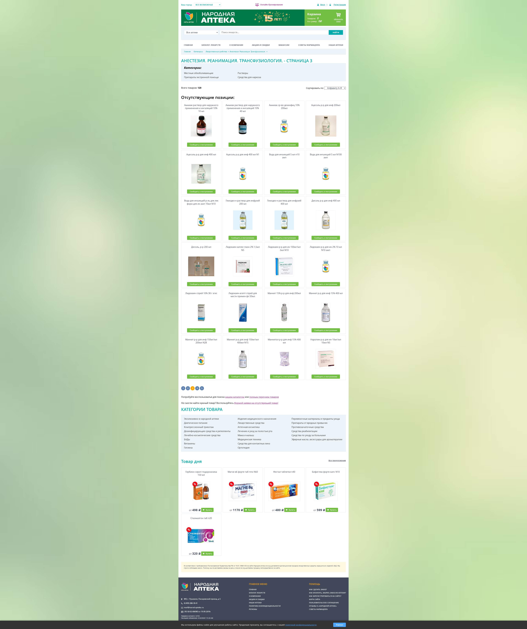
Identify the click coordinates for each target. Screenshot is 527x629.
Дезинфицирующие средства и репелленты (207, 431)
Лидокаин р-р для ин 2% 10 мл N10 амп (326, 248)
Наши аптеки (336, 45)
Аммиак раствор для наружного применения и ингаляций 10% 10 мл (201, 108)
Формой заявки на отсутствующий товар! (256, 402)
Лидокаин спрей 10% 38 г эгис (201, 293)
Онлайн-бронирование (271, 4)
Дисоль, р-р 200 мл (201, 246)
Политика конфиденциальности (265, 606)
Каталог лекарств (211, 45)
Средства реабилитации (304, 431)
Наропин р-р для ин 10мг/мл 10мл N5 (325, 341)
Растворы (243, 73)
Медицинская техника (249, 439)
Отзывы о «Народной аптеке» (323, 606)
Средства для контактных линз (254, 443)
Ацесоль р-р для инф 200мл (325, 105)
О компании (236, 45)
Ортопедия (244, 448)
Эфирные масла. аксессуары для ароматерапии (316, 439)
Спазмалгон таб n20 (201, 518)
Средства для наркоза (249, 77)
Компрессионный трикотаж (199, 427)
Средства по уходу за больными (308, 435)
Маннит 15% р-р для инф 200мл (284, 293)
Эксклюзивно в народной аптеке (201, 419)
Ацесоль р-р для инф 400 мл (201, 154)
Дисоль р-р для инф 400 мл (326, 200)
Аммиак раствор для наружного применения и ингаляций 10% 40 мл (243, 108)
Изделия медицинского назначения (257, 419)
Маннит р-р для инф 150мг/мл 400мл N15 (243, 341)
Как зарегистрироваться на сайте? (325, 596)
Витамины (189, 443)
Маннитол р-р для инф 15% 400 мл (284, 341)
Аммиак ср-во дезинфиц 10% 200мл (284, 107)
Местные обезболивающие (198, 73)
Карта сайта (314, 599)
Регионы (253, 609)
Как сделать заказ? (318, 589)
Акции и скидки (261, 45)
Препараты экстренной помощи (201, 77)
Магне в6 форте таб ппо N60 (243, 471)
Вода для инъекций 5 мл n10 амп (284, 156)
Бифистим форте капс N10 (326, 471)
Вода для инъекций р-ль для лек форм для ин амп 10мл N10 (201, 202)
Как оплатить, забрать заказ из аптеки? (327, 593)
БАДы (187, 439)
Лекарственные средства (251, 423)
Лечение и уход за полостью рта (255, 431)
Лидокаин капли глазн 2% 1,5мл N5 (243, 248)
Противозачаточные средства (307, 427)
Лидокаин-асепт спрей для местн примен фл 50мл (243, 295)
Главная (188, 45)
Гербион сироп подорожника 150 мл (201, 473)
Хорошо (339, 625)
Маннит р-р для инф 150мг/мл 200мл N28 (201, 341)
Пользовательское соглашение (324, 603)
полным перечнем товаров (264, 396)
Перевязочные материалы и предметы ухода (315, 419)
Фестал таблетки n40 (284, 471)
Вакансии (284, 45)
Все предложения (337, 460)
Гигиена (188, 448)
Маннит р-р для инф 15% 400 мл (326, 293)
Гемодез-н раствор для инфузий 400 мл (284, 202)
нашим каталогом (234, 396)
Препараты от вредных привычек (309, 423)
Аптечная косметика (249, 427)
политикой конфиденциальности (300, 625)
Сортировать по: (315, 88)
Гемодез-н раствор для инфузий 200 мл (243, 202)
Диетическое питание (195, 423)
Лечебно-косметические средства (202, 435)
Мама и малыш (246, 435)
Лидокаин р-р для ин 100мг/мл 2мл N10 (284, 248)
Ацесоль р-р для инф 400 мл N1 (242, 154)
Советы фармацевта (309, 45)
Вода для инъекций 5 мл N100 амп (326, 156)
